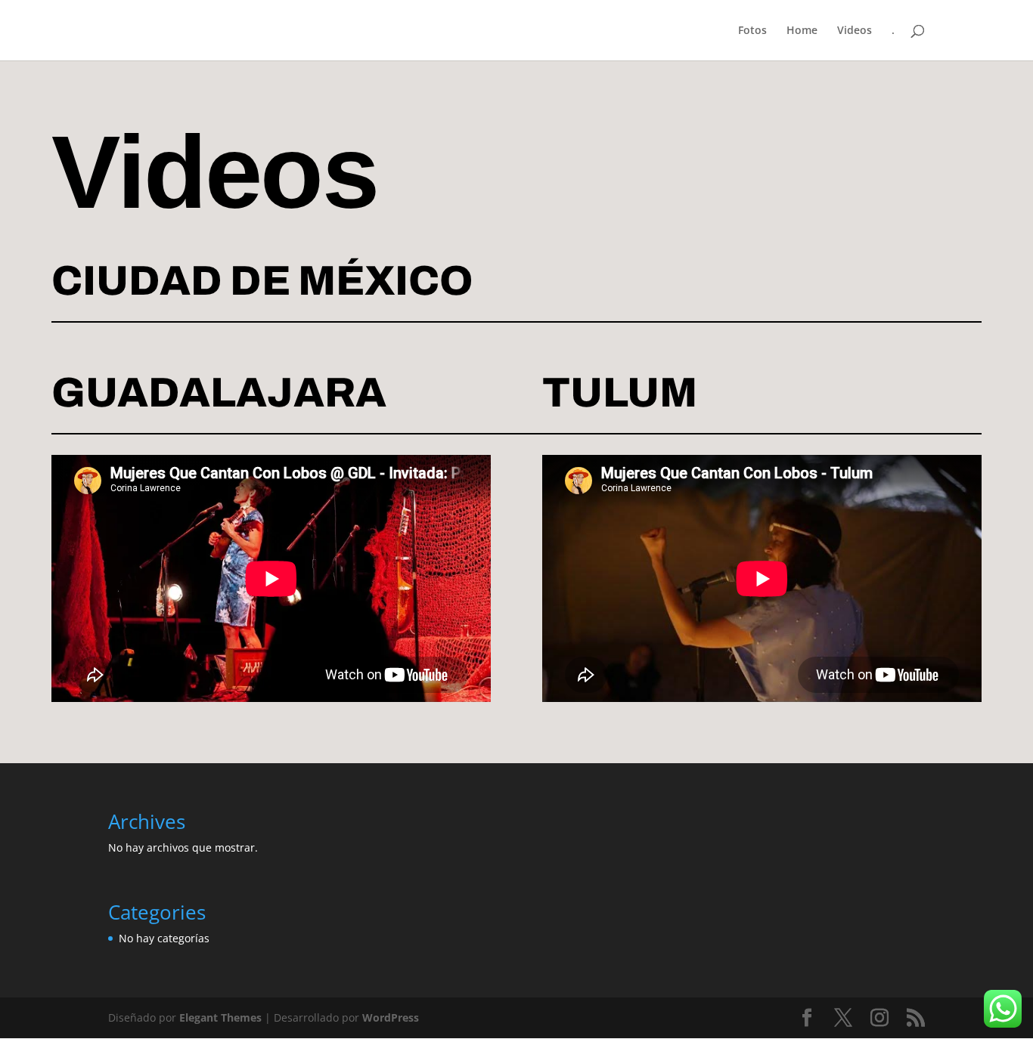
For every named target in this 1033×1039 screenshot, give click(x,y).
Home (801, 31)
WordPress (390, 1017)
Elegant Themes (220, 1017)
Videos (854, 31)
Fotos (752, 31)
